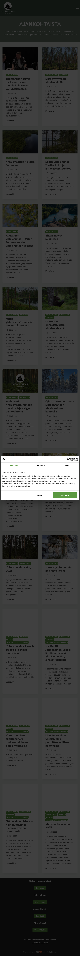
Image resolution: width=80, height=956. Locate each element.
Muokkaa (38, 495)
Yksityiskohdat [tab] (40, 465)
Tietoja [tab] (66, 465)
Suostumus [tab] (14, 465)
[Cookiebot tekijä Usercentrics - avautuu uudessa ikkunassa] (68, 459)
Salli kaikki (65, 495)
